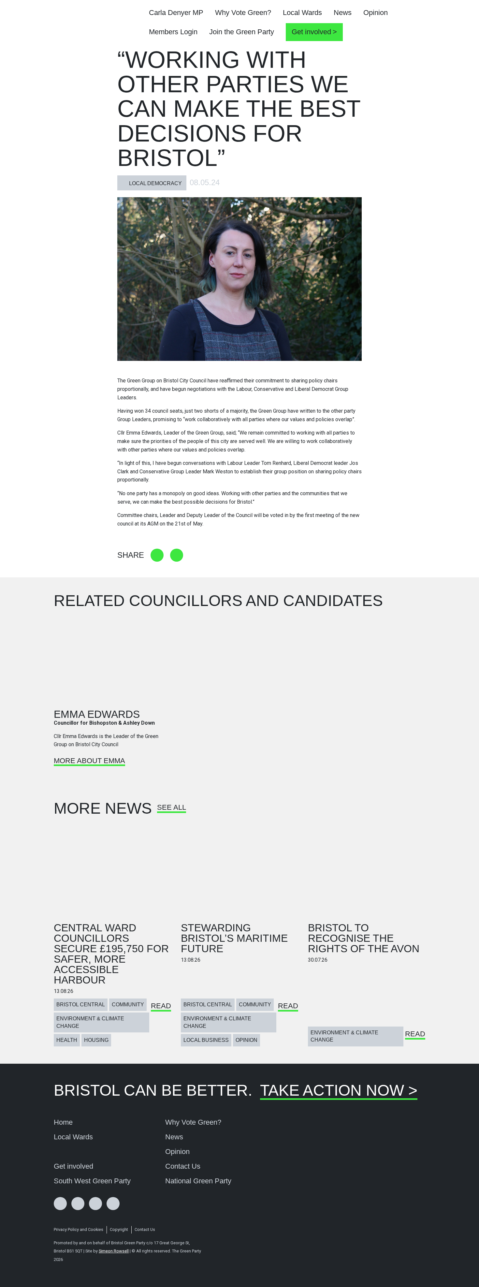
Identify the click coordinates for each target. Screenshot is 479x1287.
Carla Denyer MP (176, 12)
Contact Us (182, 1166)
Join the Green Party (241, 32)
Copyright (119, 1229)
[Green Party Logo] (88, 23)
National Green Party (198, 1181)
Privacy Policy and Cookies (78, 1229)
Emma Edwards (97, 714)
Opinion (375, 12)
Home (63, 1122)
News (343, 12)
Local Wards (302, 12)
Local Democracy (155, 183)
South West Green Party (92, 1181)
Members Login (173, 32)
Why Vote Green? (243, 12)
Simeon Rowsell (114, 1251)
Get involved (311, 32)
